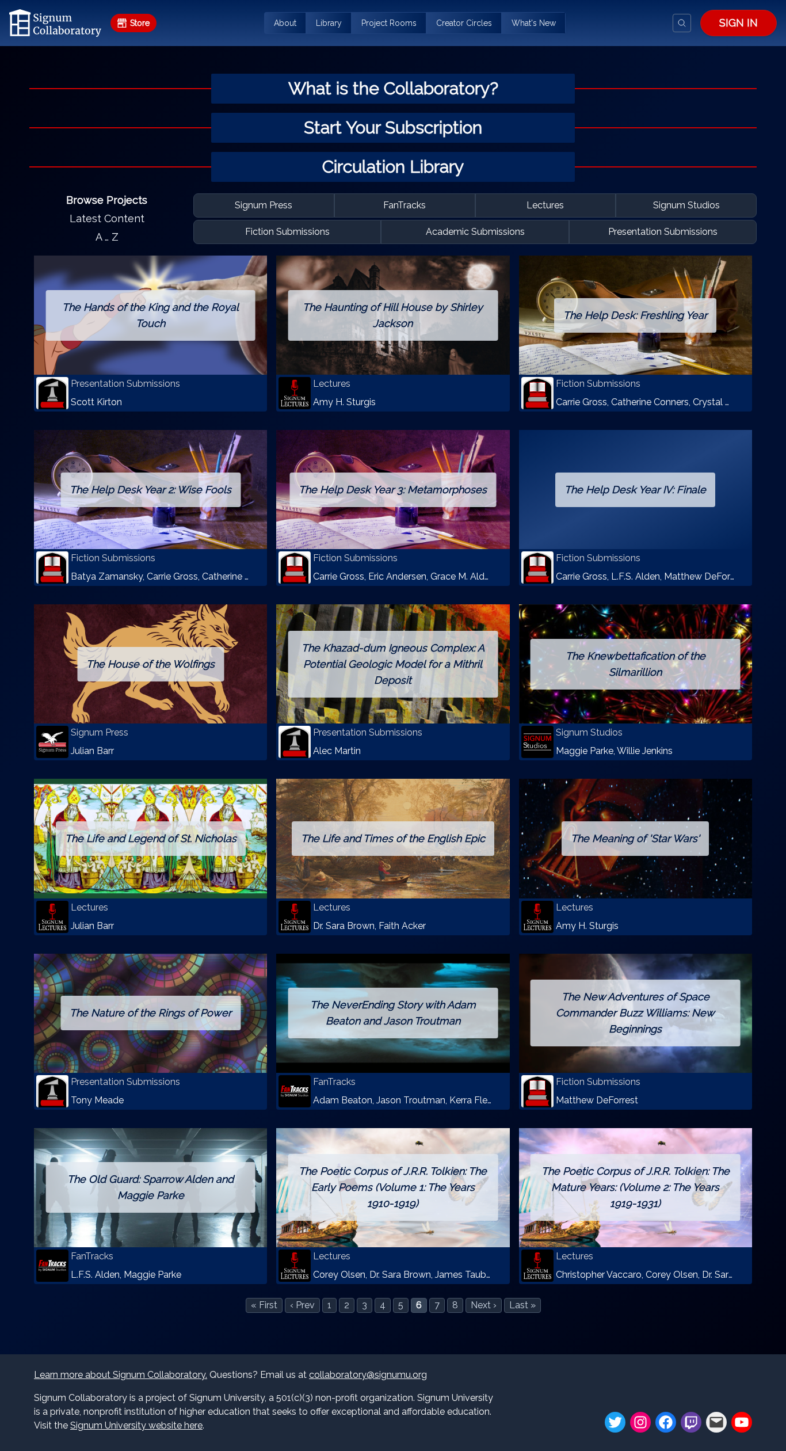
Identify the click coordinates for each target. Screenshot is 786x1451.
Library (329, 23)
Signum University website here (136, 1425)
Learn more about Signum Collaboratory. (120, 1374)
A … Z (107, 237)
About (285, 23)
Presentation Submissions (663, 231)
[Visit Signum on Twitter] (615, 1422)
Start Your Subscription (393, 127)
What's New (534, 23)
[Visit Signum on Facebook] (666, 1422)
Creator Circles (464, 23)
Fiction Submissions (287, 231)
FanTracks (404, 205)
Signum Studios (686, 205)
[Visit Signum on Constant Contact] (716, 1422)
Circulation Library (393, 167)
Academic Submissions (475, 231)
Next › (484, 1305)
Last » (522, 1305)
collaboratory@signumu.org (368, 1374)
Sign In (738, 23)
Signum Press (263, 205)
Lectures (545, 205)
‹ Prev (302, 1305)
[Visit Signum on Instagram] (640, 1422)
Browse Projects (106, 200)
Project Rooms (389, 23)
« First (264, 1305)
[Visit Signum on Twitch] (691, 1422)
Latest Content (107, 218)
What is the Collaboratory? (393, 88)
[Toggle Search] (682, 23)
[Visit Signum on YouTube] (742, 1422)
